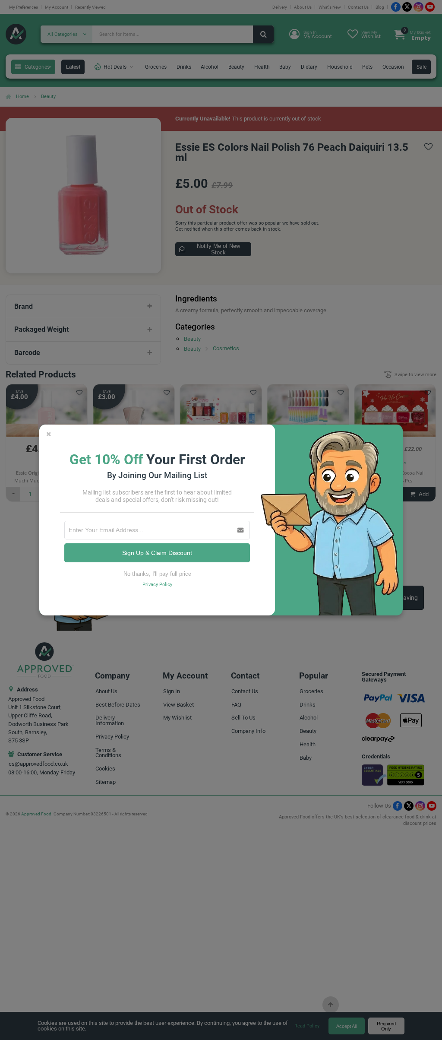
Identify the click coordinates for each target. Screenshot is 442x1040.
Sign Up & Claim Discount (157, 552)
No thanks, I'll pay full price (157, 574)
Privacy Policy (157, 584)
